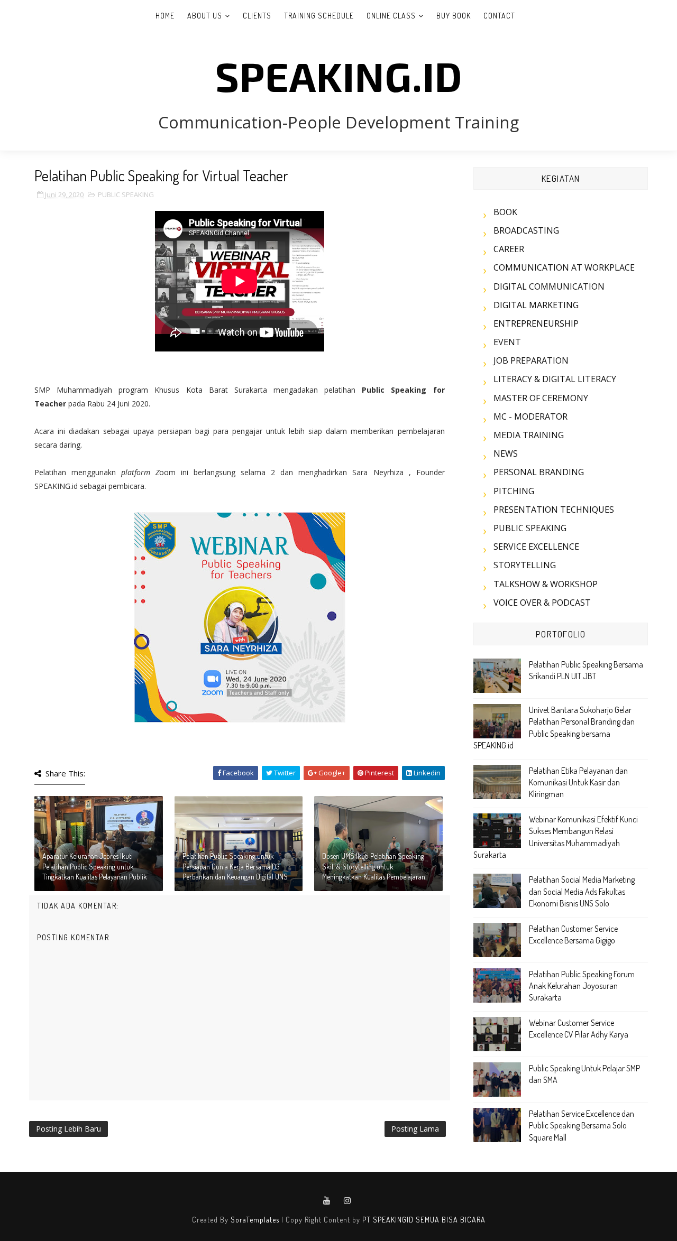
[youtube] (327, 1201)
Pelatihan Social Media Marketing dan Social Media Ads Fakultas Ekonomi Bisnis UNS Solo (582, 891)
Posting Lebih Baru (68, 1129)
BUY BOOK (453, 15)
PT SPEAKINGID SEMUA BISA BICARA (424, 1219)
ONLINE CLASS (391, 15)
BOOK (505, 212)
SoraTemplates (255, 1219)
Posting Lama (415, 1129)
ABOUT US (204, 15)
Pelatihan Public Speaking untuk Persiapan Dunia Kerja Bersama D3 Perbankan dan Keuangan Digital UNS (235, 866)
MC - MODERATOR (530, 416)
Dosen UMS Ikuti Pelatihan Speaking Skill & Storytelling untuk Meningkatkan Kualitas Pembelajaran (373, 866)
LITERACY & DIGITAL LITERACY (554, 379)
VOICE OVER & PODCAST (542, 602)
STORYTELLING (524, 565)
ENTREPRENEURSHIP (536, 323)
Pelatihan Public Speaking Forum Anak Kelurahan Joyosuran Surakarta (582, 986)
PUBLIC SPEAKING (126, 194)
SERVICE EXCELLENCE (536, 546)
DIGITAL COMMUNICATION (549, 286)
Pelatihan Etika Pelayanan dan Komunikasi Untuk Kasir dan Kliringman (578, 782)
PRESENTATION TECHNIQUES (553, 509)
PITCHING (513, 491)
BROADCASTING (526, 230)
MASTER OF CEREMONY (540, 398)
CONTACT (499, 15)
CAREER (508, 249)
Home (165, 15)
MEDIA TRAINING (528, 435)
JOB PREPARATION (531, 360)
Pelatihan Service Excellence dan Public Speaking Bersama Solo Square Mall (581, 1125)
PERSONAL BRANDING (538, 472)
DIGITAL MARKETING (536, 305)
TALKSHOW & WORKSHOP (545, 584)
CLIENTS (257, 15)
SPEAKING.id (338, 75)
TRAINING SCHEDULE (319, 15)
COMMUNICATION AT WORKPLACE (564, 267)
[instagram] (347, 1201)
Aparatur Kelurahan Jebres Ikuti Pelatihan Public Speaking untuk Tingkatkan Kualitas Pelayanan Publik (94, 866)
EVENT (507, 342)
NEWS (505, 453)
